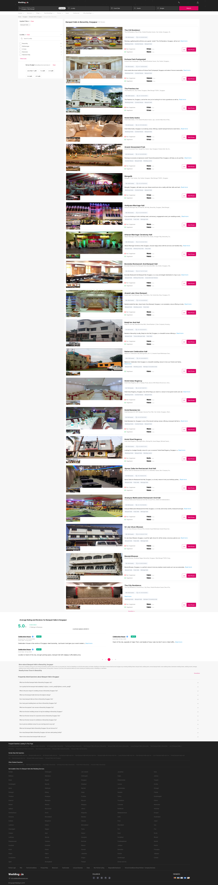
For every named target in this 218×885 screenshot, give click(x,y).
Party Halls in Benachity (49, 764)
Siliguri (83, 857)
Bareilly (47, 784)
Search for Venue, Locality (27, 7)
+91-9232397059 (142, 242)
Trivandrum (121, 800)
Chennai (83, 821)
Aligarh (47, 780)
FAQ (21, 867)
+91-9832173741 (142, 446)
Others (156, 800)
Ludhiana (11, 837)
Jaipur (156, 821)
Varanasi (47, 841)
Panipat (83, 862)
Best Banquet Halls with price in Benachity (95, 746)
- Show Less (23, 58)
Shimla (47, 857)
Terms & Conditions (31, 867)
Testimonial (76, 13)
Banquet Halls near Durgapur (53, 758)
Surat (119, 833)
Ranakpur (47, 796)
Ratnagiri (11, 792)
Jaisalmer (120, 772)
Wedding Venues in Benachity (16, 764)
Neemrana (157, 804)
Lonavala (120, 804)
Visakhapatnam (122, 841)
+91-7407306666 (142, 592)
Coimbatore (12, 857)
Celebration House (24, 636)
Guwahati (11, 845)
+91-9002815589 (142, 154)
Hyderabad (157, 817)
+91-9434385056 (142, 300)
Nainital (83, 788)
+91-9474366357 (142, 212)
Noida (155, 833)
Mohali (11, 804)
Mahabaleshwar (122, 813)
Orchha (156, 784)
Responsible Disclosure (114, 867)
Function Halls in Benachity (98, 764)
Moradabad (48, 817)
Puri (119, 829)
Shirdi (46, 813)
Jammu (156, 776)
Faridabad (120, 837)
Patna (83, 829)
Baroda (47, 837)
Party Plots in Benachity (82, 764)
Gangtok (120, 792)
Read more (184, 41)
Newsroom (55, 867)
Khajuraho (84, 813)
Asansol (11, 800)
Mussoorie (48, 808)
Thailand (11, 796)
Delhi (119, 817)
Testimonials (65, 867)
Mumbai (83, 817)
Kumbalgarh (12, 784)
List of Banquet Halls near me (161, 755)
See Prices (191, 49)
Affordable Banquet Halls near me (18, 755)
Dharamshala (121, 780)
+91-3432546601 (143, 95)
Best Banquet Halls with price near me (85, 755)
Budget (162, 8)
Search (189, 8)
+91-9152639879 (141, 329)
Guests (139, 8)
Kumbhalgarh (158, 796)
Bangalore (48, 821)
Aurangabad (48, 862)
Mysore (83, 800)
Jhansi (83, 808)
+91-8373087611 (142, 388)
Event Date (117, 8)
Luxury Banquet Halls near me (126, 755)
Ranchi (156, 845)
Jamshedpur (121, 788)
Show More (197, 673)
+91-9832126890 (142, 563)
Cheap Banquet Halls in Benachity (25, 749)
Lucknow (11, 825)
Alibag (47, 792)
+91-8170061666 (141, 417)
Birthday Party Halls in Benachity (66, 764)
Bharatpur (47, 800)
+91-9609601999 (142, 37)
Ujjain (10, 862)
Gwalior (120, 853)
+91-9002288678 (143, 358)
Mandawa (48, 776)
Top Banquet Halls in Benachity (73, 746)
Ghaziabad (121, 825)
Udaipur (11, 833)
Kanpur (83, 833)
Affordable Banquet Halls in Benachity (19, 746)
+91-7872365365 (142, 125)
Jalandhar (84, 853)
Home (19, 17)
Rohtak (11, 772)
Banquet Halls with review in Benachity (118, 746)
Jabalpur (156, 853)
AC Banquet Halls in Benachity (55, 746)
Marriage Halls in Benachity (33, 764)
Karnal (47, 849)
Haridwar (156, 808)
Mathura (11, 776)
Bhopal (156, 837)
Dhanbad (83, 784)
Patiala (156, 792)
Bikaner (47, 804)
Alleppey (83, 804)
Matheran (47, 788)
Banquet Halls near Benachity (79, 749)
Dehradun (120, 849)
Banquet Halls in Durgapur (35, 17)
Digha (119, 776)
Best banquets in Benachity (43, 749)
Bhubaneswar (13, 841)
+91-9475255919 (142, 183)
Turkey (119, 796)
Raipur (10, 853)
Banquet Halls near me (35, 755)
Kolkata (11, 821)
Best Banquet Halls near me (143, 755)
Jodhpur (120, 845)
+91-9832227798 (142, 534)
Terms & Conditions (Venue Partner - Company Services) (140, 867)
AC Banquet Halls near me (50, 755)
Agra (46, 833)
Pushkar (83, 796)
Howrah (83, 849)
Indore (47, 825)
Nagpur (47, 829)
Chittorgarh (48, 772)
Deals (67, 13)
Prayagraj (156, 849)
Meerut (83, 845)
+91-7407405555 (141, 505)
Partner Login (12, 867)
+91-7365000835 (142, 66)
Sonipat (156, 813)
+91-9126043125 (141, 475)
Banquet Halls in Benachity (38, 746)
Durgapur (25, 17)
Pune (119, 821)
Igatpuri (11, 808)
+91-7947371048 (142, 271)
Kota (155, 772)
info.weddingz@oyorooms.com (19, 878)
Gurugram (84, 837)
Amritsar (83, 841)
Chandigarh (12, 829)
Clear (32, 21)
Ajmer (10, 788)
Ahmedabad (84, 825)
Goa (155, 825)
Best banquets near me (18, 758)
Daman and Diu (122, 862)
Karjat (82, 792)
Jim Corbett (84, 772)
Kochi (10, 849)
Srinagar (156, 788)
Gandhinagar (121, 857)
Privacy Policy (44, 867)
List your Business (78, 867)
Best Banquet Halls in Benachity (159, 746)
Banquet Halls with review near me (107, 755)
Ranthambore (12, 813)
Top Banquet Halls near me (66, 755)
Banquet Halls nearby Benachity (60, 749)
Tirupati (156, 780)
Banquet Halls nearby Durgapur (35, 758)
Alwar (10, 780)
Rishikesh (120, 808)
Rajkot (47, 853)
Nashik (156, 841)
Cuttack (156, 857)
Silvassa (11, 817)
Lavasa (120, 784)
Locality (73, 8)
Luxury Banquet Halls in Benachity (140, 746)
